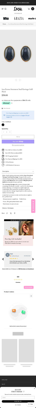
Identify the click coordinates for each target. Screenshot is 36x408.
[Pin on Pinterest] (15, 213)
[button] (18, 137)
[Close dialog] (34, 388)
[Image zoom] (18, 54)
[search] (5, 8)
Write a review (28, 287)
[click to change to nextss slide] (33, 259)
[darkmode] (32, 8)
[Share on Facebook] (7, 213)
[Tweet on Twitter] (11, 213)
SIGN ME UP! (18, 401)
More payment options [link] (18, 145)
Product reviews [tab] (9, 292)
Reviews (33, 206)
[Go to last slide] (16, 80)
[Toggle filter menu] (31, 296)
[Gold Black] (3, 125)
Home (4, 24)
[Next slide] (20, 80)
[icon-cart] (29, 9)
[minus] (3, 132)
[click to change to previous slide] (3, 259)
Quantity (5, 129)
